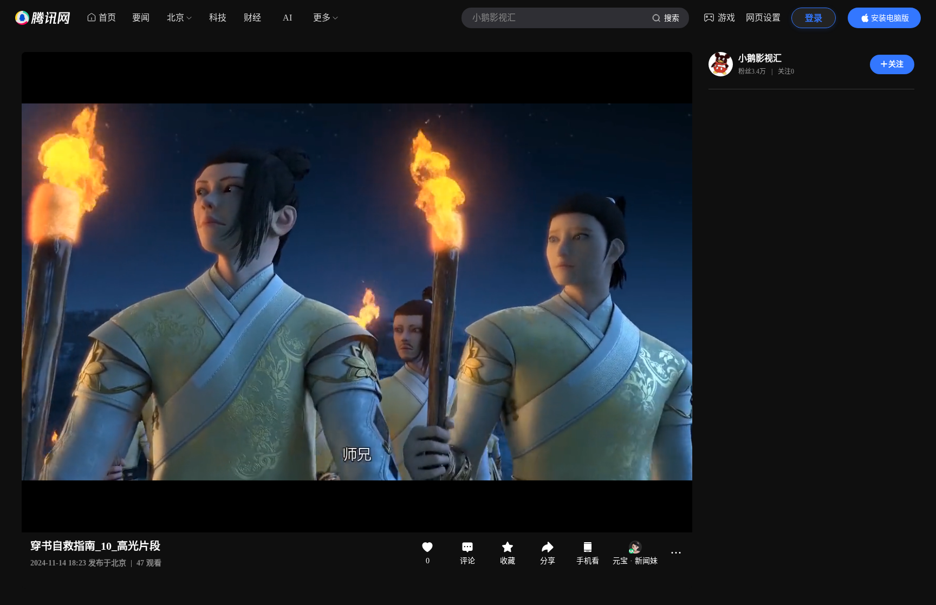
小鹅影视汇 (760, 58)
